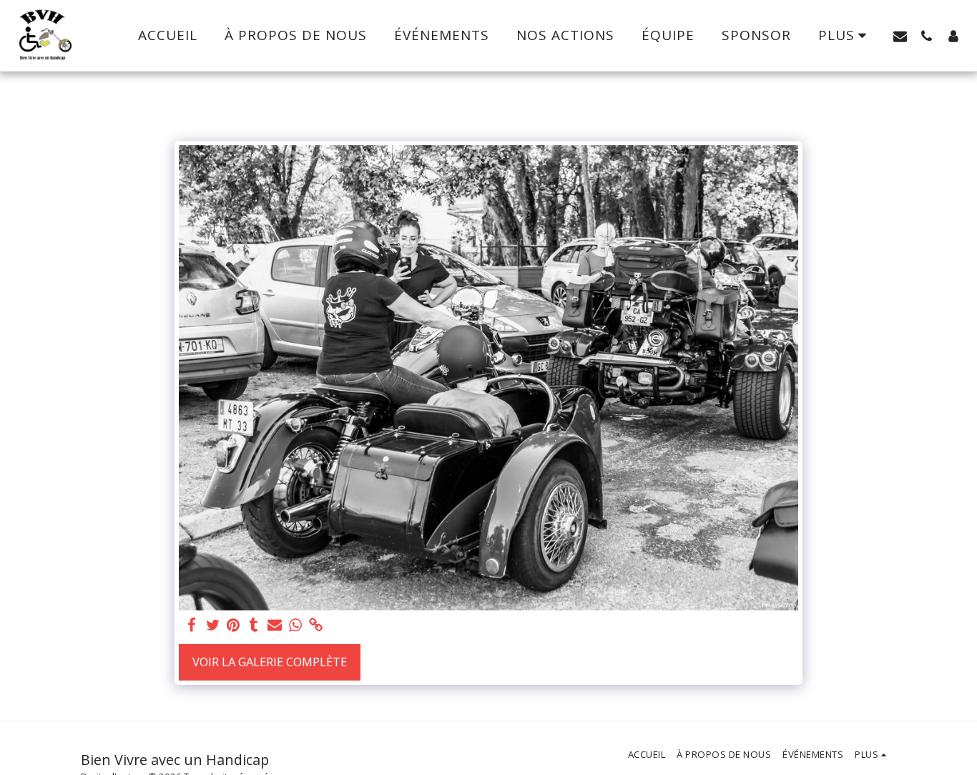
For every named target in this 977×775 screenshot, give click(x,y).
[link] (315, 625)
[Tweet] (212, 625)
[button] (900, 36)
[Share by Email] (275, 625)
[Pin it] (233, 625)
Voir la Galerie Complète (269, 661)
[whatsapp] (295, 625)
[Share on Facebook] (192, 625)
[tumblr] (254, 625)
